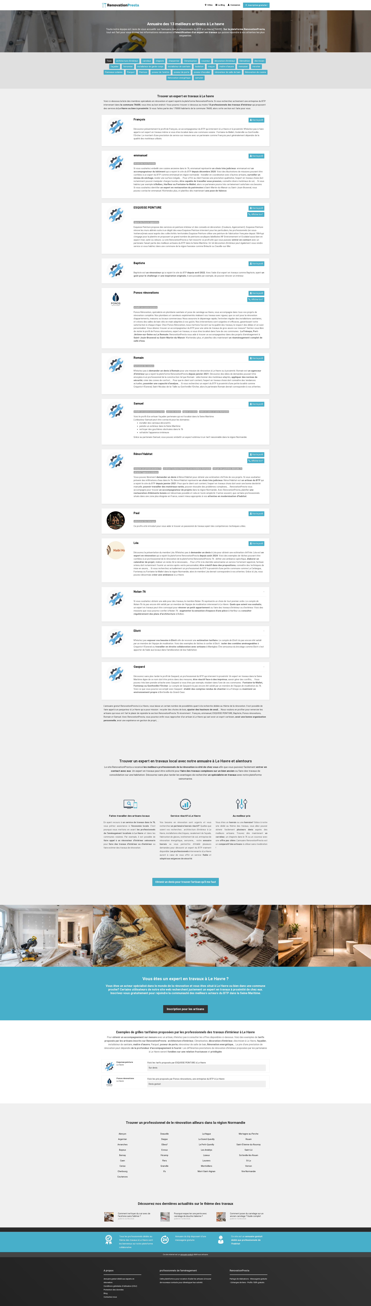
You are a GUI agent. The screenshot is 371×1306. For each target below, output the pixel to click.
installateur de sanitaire (179, 66)
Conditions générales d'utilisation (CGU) (120, 1286)
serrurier (199, 78)
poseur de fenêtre (160, 72)
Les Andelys (206, 1150)
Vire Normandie (248, 1171)
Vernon (248, 1166)
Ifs (164, 1171)
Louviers (206, 1160)
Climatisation (190, 61)
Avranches (123, 1144)
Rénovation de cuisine (255, 72)
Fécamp (164, 1155)
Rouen (249, 1139)
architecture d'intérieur (127, 61)
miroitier (256, 66)
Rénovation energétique (179, 78)
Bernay (122, 1155)
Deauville (164, 1134)
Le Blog (221, 5)
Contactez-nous (110, 1297)
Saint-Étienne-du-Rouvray (249, 1144)
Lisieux (206, 1155)
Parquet (131, 72)
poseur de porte (181, 72)
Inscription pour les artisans (185, 1009)
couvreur (205, 61)
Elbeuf (165, 1144)
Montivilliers (206, 1166)
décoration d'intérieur (224, 61)
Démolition (245, 61)
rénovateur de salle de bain (227, 72)
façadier (115, 66)
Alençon (122, 1134)
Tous (109, 61)
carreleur (147, 61)
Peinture (143, 72)
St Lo (248, 1160)
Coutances (122, 1177)
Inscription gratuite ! (257, 5)
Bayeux (122, 1150)
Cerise (123, 1166)
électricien (259, 61)
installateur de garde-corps (150, 66)
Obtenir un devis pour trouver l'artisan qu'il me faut (185, 881)
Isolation (199, 66)
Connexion (235, 5)
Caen (122, 1160)
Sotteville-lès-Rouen (248, 1155)
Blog (106, 1293)
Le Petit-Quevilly (206, 1144)
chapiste (160, 61)
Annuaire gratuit (110, 1279)
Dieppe (164, 1139)
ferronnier (128, 66)
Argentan (122, 1139)
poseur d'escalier (202, 72)
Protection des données (114, 1290)
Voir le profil (257, 120)
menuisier (243, 66)
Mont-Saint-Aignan (206, 1171)
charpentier (174, 61)
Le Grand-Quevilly (206, 1139)
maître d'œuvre (226, 66)
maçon (211, 66)
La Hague (206, 1134)
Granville (164, 1166)
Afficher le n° (257, 214)
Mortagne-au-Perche (248, 1134)
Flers (164, 1160)
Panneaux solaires (113, 72)
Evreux (164, 1150)
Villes (209, 5)
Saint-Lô (248, 1150)
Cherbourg (122, 1171)
